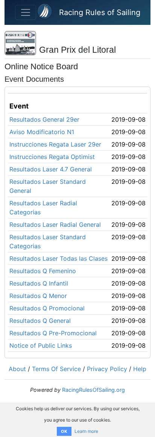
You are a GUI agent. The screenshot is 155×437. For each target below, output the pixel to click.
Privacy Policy (107, 369)
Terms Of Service (56, 369)
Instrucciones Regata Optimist (52, 156)
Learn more (86, 431)
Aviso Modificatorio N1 (41, 132)
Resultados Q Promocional (47, 308)
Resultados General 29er (44, 119)
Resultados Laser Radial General (55, 224)
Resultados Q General (40, 320)
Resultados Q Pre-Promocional (53, 333)
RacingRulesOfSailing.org (93, 390)
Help (139, 369)
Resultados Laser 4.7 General (50, 169)
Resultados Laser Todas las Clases (58, 258)
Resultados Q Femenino (42, 271)
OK (64, 431)
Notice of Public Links (40, 345)
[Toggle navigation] (25, 12)
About (17, 369)
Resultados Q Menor (38, 295)
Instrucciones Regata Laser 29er (55, 144)
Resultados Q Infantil (38, 283)
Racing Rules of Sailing (99, 12)
